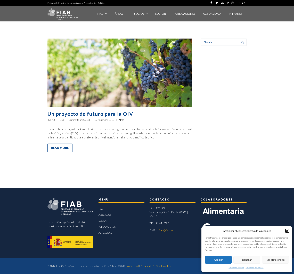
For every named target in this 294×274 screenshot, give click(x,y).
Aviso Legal (133, 266)
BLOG (242, 3)
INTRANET (235, 13)
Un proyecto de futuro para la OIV (90, 114)
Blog (62, 120)
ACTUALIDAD (212, 13)
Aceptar (218, 259)
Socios (139, 13)
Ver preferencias (275, 259)
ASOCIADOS (105, 214)
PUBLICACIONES (107, 226)
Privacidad (146, 266)
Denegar (247, 259)
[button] (287, 231)
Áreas (119, 13)
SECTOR (160, 13)
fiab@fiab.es (166, 230)
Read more (60, 147)
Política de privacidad (255, 267)
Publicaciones (184, 13)
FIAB (100, 13)
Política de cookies (236, 267)
